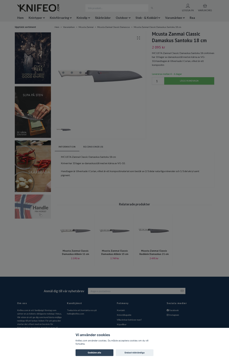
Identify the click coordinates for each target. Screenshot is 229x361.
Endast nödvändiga (135, 352)
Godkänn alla (94, 352)
